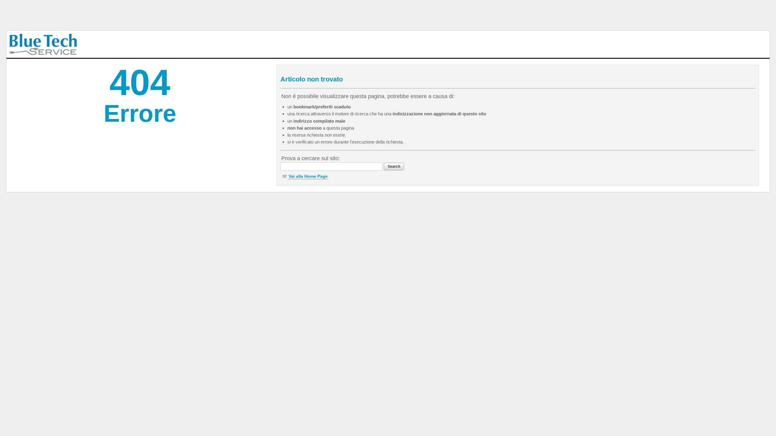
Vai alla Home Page (308, 176)
